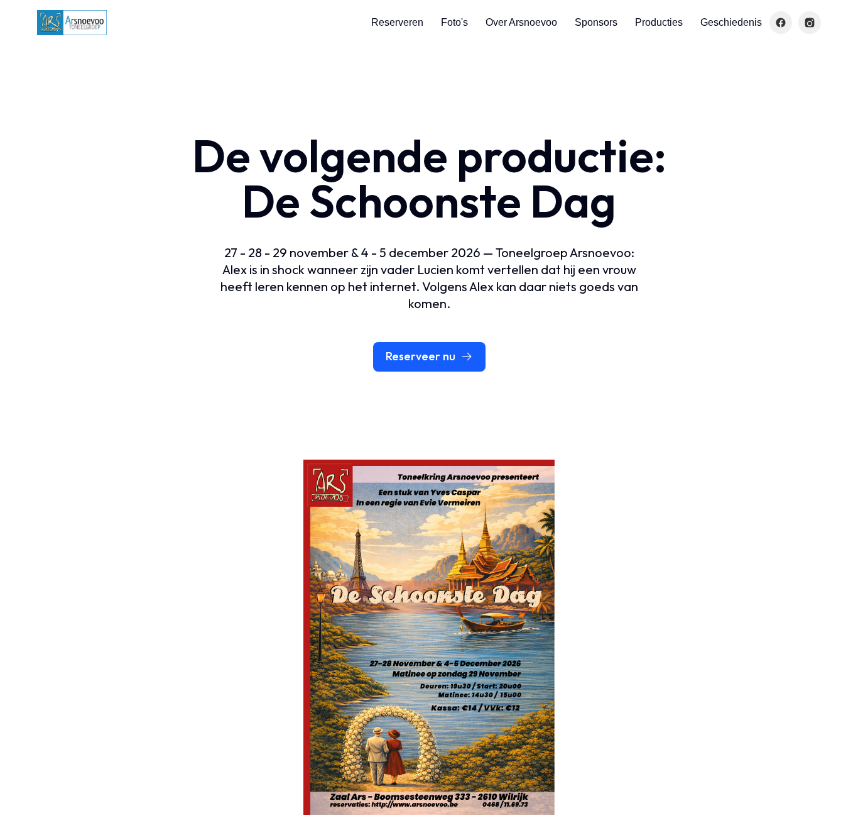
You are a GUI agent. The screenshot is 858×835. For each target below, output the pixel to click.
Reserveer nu (420, 356)
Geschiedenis (731, 22)
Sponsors (596, 22)
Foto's (454, 22)
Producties (659, 22)
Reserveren (397, 22)
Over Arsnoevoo (521, 22)
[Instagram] (809, 22)
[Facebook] (780, 22)
